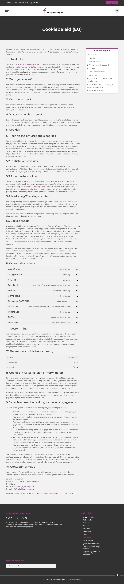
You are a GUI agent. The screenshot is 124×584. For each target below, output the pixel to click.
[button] (7, 10)
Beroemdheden (88, 517)
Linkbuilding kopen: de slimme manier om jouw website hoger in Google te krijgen (92, 545)
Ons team (86, 529)
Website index (88, 540)
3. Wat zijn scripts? (95, 61)
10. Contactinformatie (96, 90)
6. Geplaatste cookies (96, 72)
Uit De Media (87, 520)
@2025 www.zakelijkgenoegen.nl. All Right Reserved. (62, 579)
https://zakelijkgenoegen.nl (30, 64)
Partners (86, 523)
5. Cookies (91, 68)
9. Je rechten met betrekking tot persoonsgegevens (100, 85)
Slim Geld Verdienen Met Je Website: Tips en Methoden (91, 553)
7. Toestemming (93, 75)
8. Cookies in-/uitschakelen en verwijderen (99, 79)
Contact (86, 534)
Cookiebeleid (87, 537)
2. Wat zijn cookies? (95, 58)
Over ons (86, 526)
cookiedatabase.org (50, 493)
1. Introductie (92, 55)
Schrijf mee (87, 531)
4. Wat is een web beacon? (98, 65)
